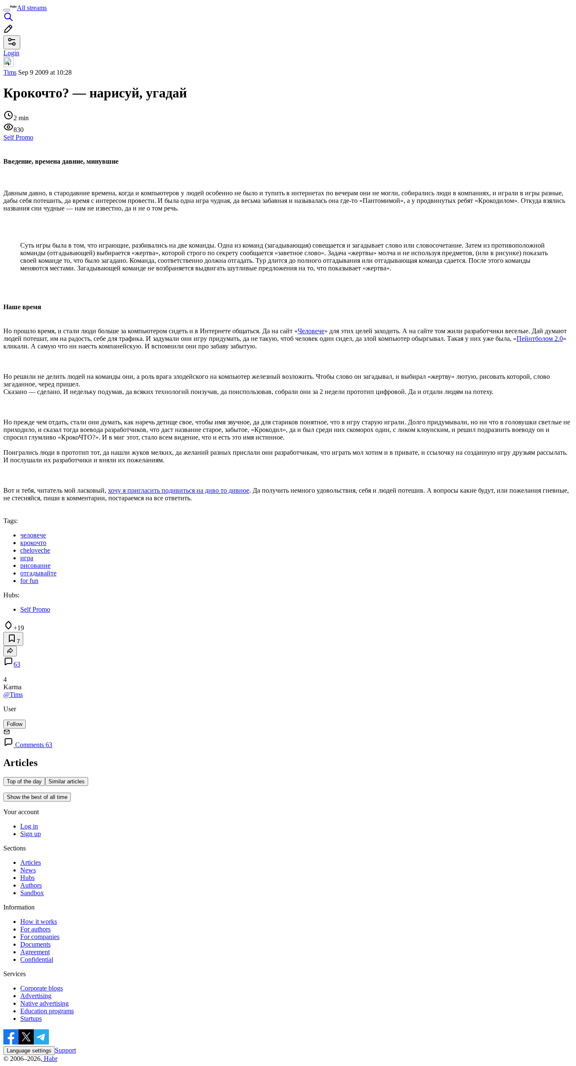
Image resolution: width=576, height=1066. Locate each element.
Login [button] (11, 53)
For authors (35, 929)
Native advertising (44, 1003)
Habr (49, 1058)
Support (65, 1050)
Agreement (35, 951)
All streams (32, 7)
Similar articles (66, 781)
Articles (30, 862)
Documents (35, 944)
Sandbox (32, 892)
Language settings (29, 1050)
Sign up (30, 833)
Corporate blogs (41, 988)
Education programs (47, 1011)
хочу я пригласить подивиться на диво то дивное (178, 490)
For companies (39, 936)
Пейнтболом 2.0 (540, 338)
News (28, 870)
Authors (31, 885)
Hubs (27, 877)
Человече (311, 331)
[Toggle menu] (6, 10)
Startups (31, 1018)
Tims (9, 72)
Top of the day (24, 781)
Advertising (35, 995)
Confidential (36, 959)
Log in (29, 826)
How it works (38, 921)
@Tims (13, 694)
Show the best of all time (37, 797)
